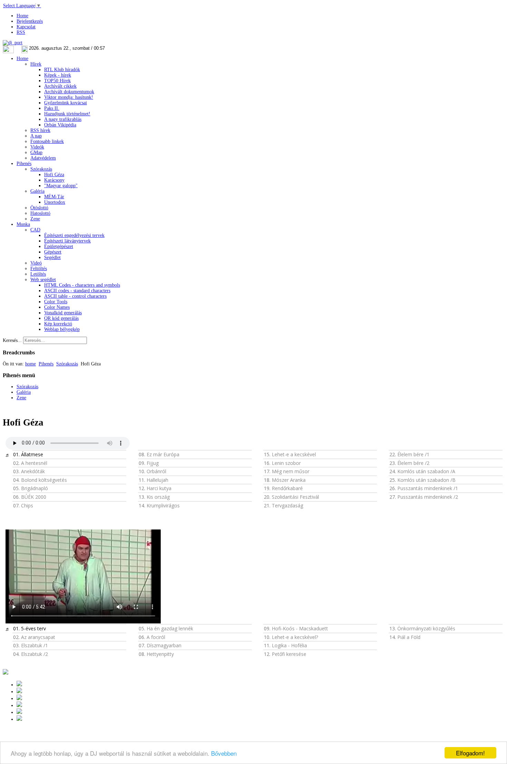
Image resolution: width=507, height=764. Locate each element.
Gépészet (52, 252)
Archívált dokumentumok (69, 91)
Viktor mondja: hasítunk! (68, 97)
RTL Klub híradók (62, 69)
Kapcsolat (26, 26)
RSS (21, 32)
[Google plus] (19, 684)
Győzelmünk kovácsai (65, 102)
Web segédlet (43, 279)
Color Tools (55, 301)
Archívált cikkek (60, 86)
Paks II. (51, 108)
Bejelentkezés (30, 21)
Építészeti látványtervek (67, 240)
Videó (36, 263)
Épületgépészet (58, 246)
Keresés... (12, 340)
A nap (36, 136)
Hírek (35, 64)
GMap (36, 152)
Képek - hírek (57, 75)
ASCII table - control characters (75, 296)
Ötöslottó (39, 207)
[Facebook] (19, 712)
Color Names (57, 307)
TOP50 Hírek (57, 80)
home (30, 363)
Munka (23, 224)
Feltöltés (38, 268)
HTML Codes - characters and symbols (82, 285)
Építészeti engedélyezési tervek (74, 235)
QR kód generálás (61, 318)
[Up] (19, 698)
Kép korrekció (58, 323)
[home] (19, 705)
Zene (35, 218)
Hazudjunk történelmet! (67, 113)
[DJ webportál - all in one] (12, 42)
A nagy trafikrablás (62, 119)
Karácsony (54, 180)
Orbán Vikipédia (60, 124)
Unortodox (54, 202)
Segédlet (52, 257)
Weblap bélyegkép (62, 329)
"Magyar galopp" (61, 185)
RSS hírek (40, 130)
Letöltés (38, 274)
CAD (35, 229)
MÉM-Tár (54, 196)
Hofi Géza (54, 174)
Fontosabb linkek (47, 141)
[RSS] (19, 719)
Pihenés (24, 163)
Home (22, 15)
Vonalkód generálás (63, 312)
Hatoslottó (40, 213)
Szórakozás (41, 169)
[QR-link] (5, 673)
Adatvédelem (43, 158)
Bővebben (224, 753)
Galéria (37, 191)
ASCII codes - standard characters (77, 290)
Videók (37, 147)
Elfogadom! (470, 752)
